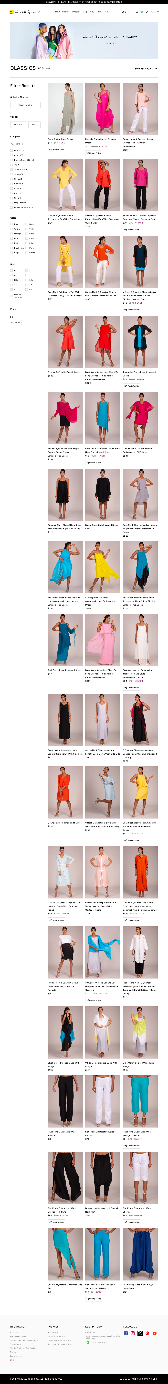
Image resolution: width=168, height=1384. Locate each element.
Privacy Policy (54, 1332)
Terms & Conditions (57, 1336)
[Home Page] (24, 12)
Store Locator (16, 1356)
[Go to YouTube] (154, 1333)
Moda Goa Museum (18, 1336)
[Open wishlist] (153, 12)
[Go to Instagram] (133, 1333)
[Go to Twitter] (140, 1333)
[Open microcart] (158, 12)
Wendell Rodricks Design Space (24, 1340)
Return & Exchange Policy (59, 1344)
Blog (12, 1360)
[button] (147, 12)
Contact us (90, 1332)
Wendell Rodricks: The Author (23, 1348)
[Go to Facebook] (125, 1333)
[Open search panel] (137, 12)
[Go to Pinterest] (147, 1333)
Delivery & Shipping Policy (59, 1340)
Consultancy (15, 1344)
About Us (14, 1332)
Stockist (13, 1352)
